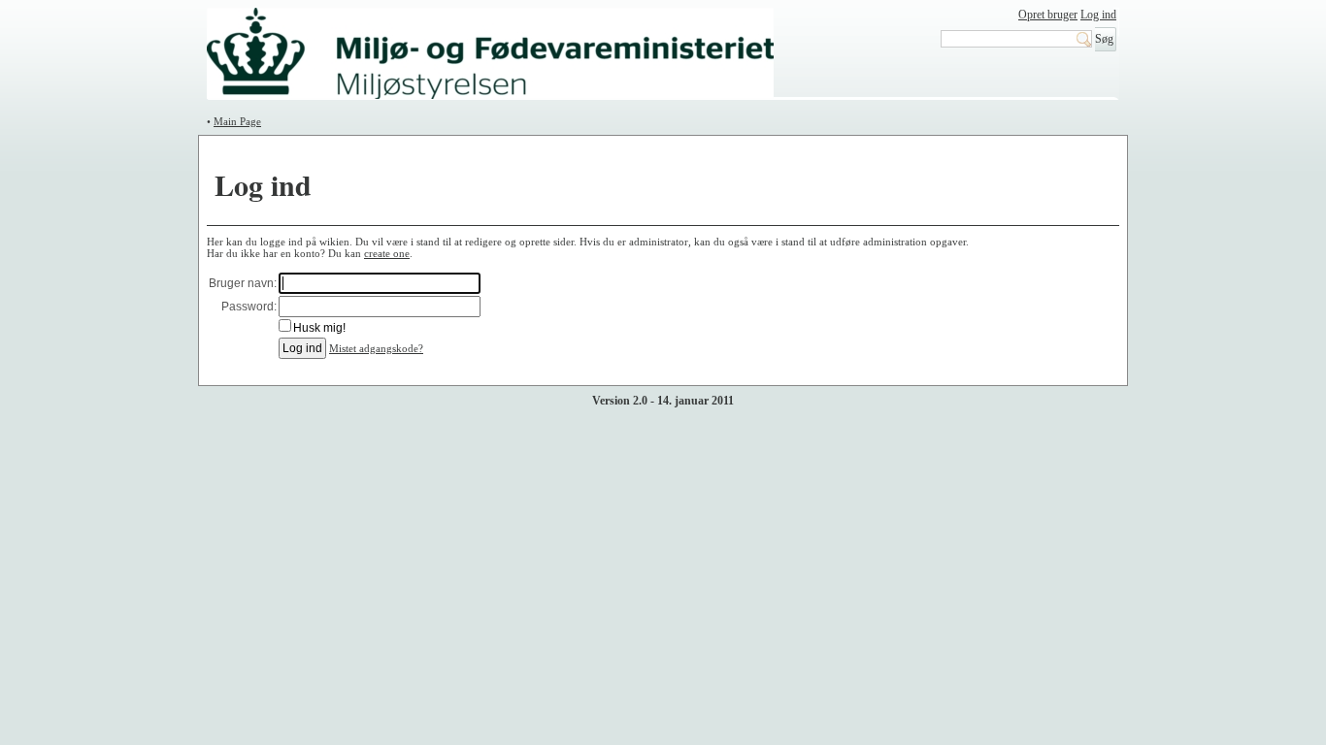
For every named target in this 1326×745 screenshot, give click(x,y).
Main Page (237, 121)
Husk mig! (319, 328)
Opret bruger (1047, 14)
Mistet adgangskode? (376, 348)
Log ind (1098, 14)
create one (387, 253)
